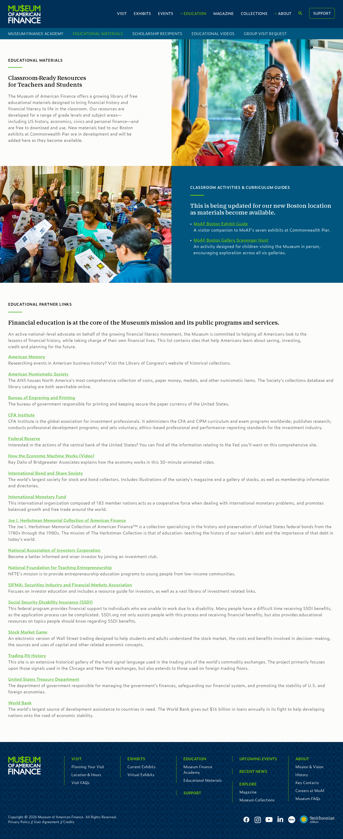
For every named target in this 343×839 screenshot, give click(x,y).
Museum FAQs (307, 798)
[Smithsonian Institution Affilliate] (317, 819)
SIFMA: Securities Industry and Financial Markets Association (70, 585)
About (284, 13)
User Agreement (46, 821)
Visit (122, 13)
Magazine (223, 13)
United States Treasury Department (43, 679)
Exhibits (142, 13)
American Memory (26, 357)
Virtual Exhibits (140, 774)
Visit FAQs (80, 782)
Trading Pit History (27, 656)
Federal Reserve (24, 438)
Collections (254, 13)
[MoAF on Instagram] (258, 819)
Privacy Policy (19, 821)
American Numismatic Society (38, 374)
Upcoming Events (258, 758)
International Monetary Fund (37, 497)
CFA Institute (21, 415)
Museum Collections (256, 800)
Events (165, 13)
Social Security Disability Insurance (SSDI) (50, 602)
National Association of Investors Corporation (54, 550)
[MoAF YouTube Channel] (269, 819)
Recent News (253, 771)
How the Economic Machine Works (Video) (51, 456)
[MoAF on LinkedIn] (280, 819)
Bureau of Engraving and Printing (41, 397)
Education (195, 13)
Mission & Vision (309, 766)
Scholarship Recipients (157, 33)
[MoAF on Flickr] (291, 819)
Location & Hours (86, 774)
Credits (68, 821)
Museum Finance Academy (35, 33)
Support (322, 13)
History (301, 774)
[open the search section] (300, 13)
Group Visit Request (265, 33)
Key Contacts (307, 782)
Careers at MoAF (310, 790)
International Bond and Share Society (45, 473)
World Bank (20, 703)
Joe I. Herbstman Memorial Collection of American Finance (67, 520)
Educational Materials (98, 33)
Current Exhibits (141, 766)
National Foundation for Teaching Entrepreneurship (60, 567)
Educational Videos (213, 33)
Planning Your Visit (87, 766)
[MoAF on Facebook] (246, 819)
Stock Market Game (27, 632)
